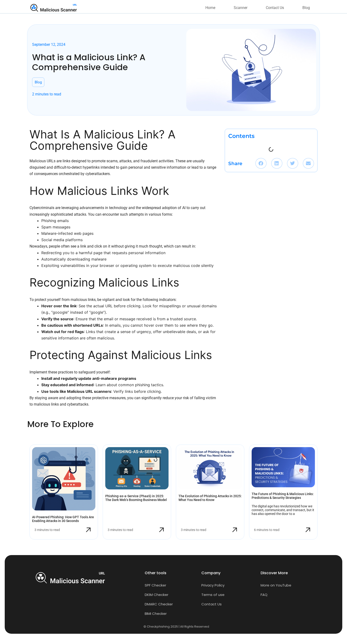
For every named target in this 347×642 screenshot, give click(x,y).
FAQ (264, 594)
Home (210, 7)
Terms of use (212, 594)
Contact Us (275, 7)
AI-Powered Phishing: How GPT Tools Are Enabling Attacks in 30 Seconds (63, 519)
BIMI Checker (156, 613)
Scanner (240, 7)
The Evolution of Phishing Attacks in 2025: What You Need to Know (210, 498)
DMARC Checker (159, 604)
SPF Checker (155, 585)
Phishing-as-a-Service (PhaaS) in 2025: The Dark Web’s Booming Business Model (136, 498)
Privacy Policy (212, 585)
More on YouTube (276, 585)
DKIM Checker (156, 594)
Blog (306, 7)
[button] (261, 163)
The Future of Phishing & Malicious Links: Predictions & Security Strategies (283, 496)
